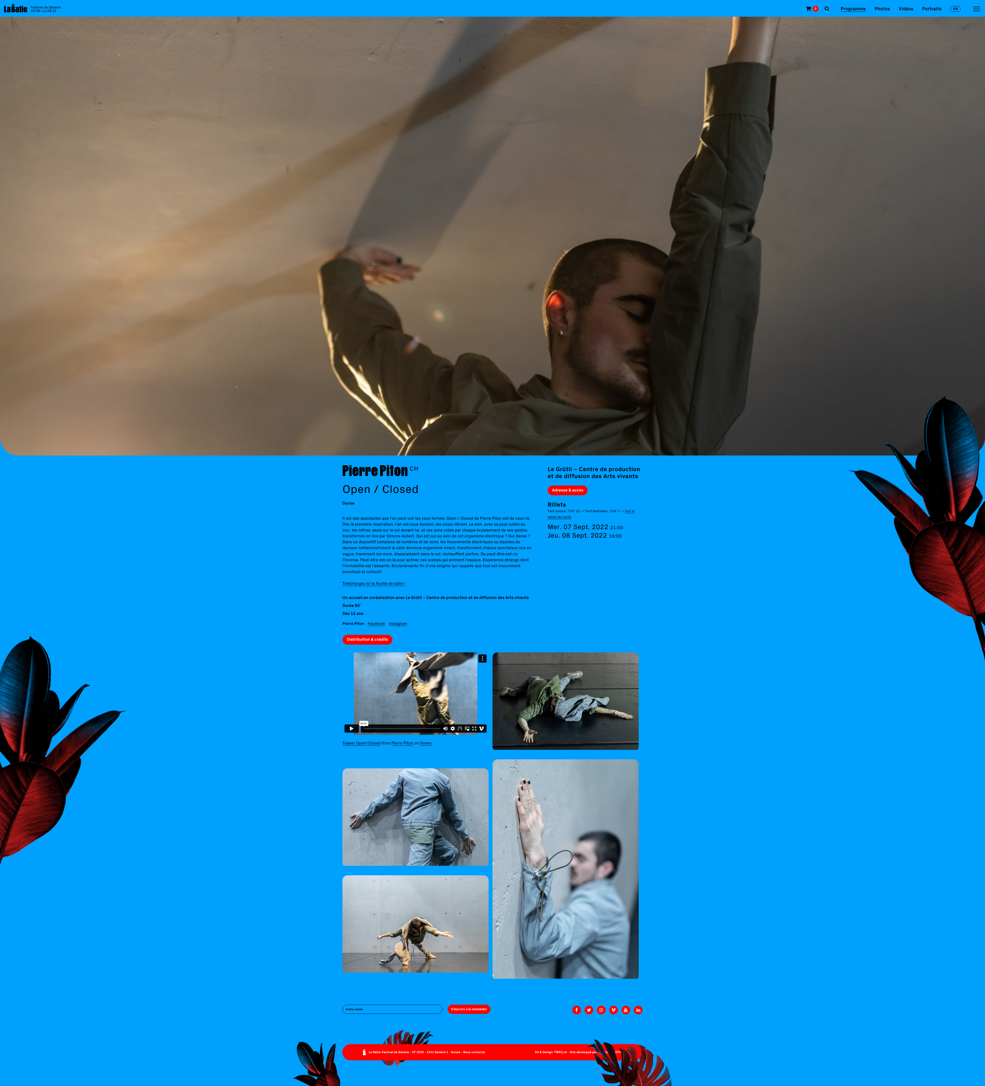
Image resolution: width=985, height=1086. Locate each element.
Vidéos (906, 8)
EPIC (618, 1052)
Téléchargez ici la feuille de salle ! (373, 583)
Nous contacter (474, 1052)
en (955, 9)
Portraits (931, 8)
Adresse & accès (567, 490)
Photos (882, 8)
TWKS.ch (560, 1052)
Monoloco (605, 1052)
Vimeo (425, 743)
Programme (853, 8)
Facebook (376, 623)
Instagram (398, 623)
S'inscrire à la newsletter (469, 1009)
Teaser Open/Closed (361, 743)
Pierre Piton (402, 743)
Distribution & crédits (367, 639)
